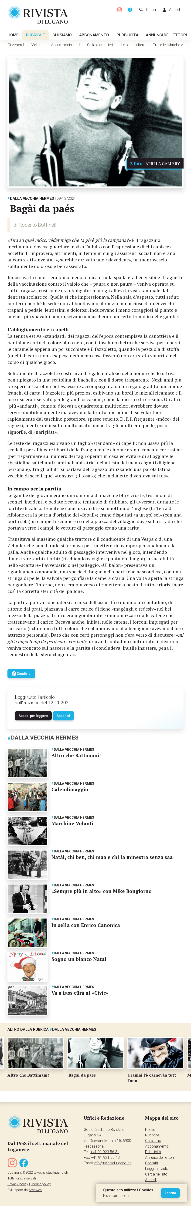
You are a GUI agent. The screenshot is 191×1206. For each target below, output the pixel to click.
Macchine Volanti (72, 823)
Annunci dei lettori (166, 35)
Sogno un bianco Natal (78, 959)
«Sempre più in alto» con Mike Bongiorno (101, 891)
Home (13, 35)
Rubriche (35, 35)
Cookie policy (41, 1184)
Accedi (171, 10)
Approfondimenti (65, 44)
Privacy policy (17, 1184)
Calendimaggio (69, 789)
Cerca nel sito (156, 1174)
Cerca (147, 10)
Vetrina (37, 44)
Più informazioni (116, 1195)
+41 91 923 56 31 (104, 1152)
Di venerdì (15, 44)
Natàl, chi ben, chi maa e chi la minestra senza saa (112, 857)
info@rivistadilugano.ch (112, 1163)
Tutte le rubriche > (168, 44)
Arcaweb (35, 1190)
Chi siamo (62, 35)
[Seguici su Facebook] (130, 10)
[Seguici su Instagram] (119, 10)
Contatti (151, 1163)
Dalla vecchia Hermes (30, 198)
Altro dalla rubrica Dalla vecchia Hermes (51, 1029)
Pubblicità (127, 35)
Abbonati (63, 716)
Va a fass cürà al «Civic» (79, 993)
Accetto (170, 1193)
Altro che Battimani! (76, 755)
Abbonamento (94, 35)
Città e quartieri (100, 44)
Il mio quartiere (132, 44)
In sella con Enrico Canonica (85, 925)
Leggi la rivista (156, 1168)
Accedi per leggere (33, 716)
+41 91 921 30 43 (105, 1157)
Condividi (21, 673)
